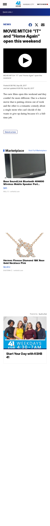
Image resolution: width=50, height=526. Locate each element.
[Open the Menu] (4, 4)
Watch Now (42, 4)
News (7, 24)
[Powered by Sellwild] (43, 314)
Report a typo (10, 132)
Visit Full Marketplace (37, 151)
